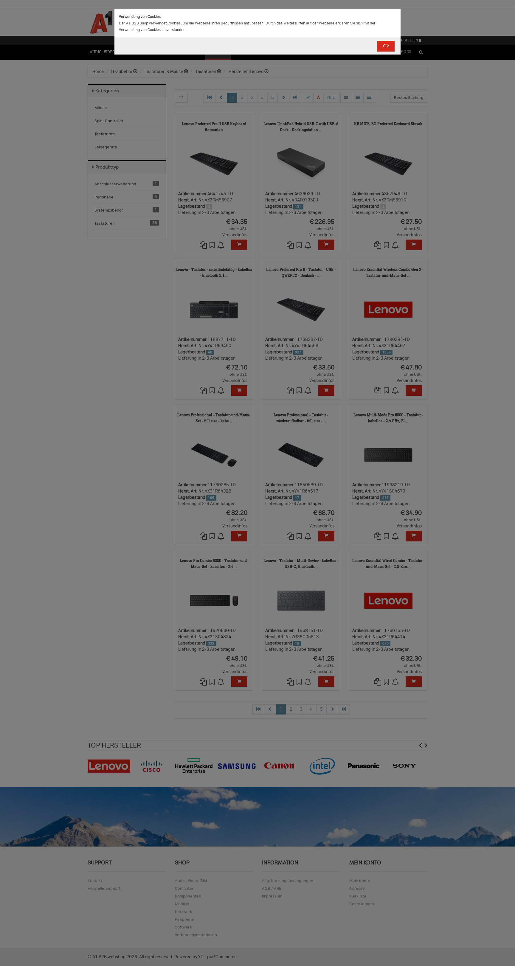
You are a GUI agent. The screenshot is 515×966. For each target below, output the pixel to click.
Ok (386, 46)
